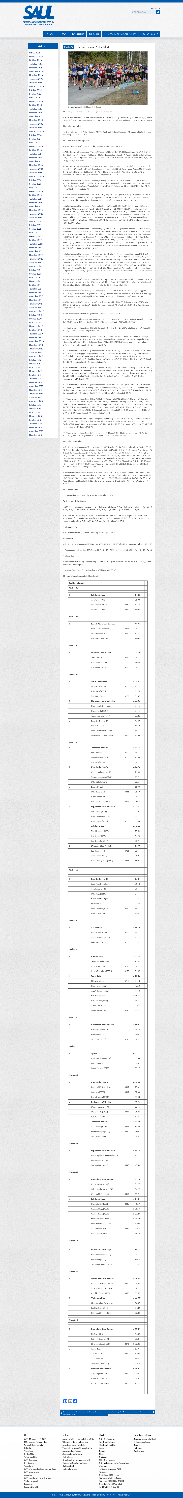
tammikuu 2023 (36, 214)
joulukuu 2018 (35, 397)
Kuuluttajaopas (67, 1457)
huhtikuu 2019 (35, 382)
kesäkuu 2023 (35, 195)
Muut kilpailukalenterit (107, 1442)
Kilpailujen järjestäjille (107, 1445)
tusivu (50, 34)
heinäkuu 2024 (36, 146)
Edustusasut (28, 1484)
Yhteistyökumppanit (31, 1481)
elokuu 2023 (34, 187)
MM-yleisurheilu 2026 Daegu (110, 1478)
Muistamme (103, 1472)
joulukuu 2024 (35, 127)
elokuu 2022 (34, 232)
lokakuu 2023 (35, 180)
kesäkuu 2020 (35, 330)
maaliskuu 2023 (36, 206)
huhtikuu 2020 (35, 337)
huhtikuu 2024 (35, 157)
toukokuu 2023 (36, 199)
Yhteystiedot (155, 8)
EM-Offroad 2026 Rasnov (109, 1475)
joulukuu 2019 (35, 352)
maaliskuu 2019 (36, 386)
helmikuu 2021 (35, 300)
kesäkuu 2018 (35, 420)
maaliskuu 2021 (36, 296)
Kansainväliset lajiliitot (32, 1487)
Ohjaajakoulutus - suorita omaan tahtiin (76, 1460)
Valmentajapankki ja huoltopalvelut (75, 1442)
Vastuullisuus (28, 1466)
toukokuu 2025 (36, 109)
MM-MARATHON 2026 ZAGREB (111, 1481)
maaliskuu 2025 (36, 116)
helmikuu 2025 (36, 120)
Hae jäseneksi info (30, 1463)
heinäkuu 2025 (36, 101)
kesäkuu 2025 (35, 105)
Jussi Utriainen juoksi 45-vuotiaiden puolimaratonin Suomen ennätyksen (130, 1412)
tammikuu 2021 (36, 303)
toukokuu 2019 (35, 378)
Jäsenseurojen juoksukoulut (72, 1454)
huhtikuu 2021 (35, 292)
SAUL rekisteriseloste (31, 1472)
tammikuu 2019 (36, 393)
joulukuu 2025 (35, 82)
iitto (63, 34)
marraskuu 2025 (36, 86)
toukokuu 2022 (36, 244)
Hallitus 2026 (29, 1454)
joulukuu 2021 (35, 262)
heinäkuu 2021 (36, 281)
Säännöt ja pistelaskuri (107, 1460)
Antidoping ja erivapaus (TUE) (110, 1469)
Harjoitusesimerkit (68, 1466)
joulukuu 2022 (35, 217)
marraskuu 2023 (36, 176)
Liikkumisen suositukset (142, 1442)
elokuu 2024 (34, 142)
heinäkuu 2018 (35, 416)
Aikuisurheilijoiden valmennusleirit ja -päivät (78, 1439)
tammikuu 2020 (36, 348)
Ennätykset (103, 1457)
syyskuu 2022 (35, 229)
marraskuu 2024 (36, 131)
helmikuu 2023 (36, 210)
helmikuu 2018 (35, 435)
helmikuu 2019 (35, 390)
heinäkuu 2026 (36, 56)
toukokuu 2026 (36, 64)
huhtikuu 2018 (35, 427)
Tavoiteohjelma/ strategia (33, 1445)
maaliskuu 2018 (36, 431)
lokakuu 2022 (35, 225)
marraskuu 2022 (36, 221)
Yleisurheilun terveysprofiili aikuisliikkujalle (77, 1448)
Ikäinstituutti (138, 1448)
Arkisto (42, 46)
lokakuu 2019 (35, 360)
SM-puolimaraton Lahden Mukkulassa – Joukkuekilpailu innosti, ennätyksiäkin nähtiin (82, 1413)
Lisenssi (101, 1448)
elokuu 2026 (34, 52)
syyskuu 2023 (35, 184)
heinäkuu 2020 (36, 326)
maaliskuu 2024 (36, 161)
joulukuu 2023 (35, 172)
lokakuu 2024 (35, 135)
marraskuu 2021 (36, 266)
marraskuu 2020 (36, 311)
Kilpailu (102, 1435)
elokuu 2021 (34, 277)
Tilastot (101, 1454)
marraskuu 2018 (36, 401)
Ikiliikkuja (27, 1448)
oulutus (77, 34)
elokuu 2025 (34, 97)
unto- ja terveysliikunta (120, 34)
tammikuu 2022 (36, 259)
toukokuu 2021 (35, 289)
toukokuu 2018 (35, 423)
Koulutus (65, 1435)
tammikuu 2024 (36, 169)
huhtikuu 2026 (35, 67)
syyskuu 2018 (35, 408)
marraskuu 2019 (36, 356)
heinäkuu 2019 (35, 371)
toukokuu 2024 (36, 154)
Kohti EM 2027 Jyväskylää (109, 1487)
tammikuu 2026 (36, 79)
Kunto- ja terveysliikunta (142, 1435)
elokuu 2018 (34, 412)
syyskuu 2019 (35, 363)
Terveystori (137, 1445)
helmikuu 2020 (36, 345)
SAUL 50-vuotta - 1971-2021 (35, 1439)
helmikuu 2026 (36, 75)
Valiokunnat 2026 (30, 1457)
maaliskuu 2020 (36, 341)
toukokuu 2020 (36, 333)
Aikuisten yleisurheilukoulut (71, 1451)
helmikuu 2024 (36, 165)
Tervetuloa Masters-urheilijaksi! (145, 1439)
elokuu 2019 (34, 367)
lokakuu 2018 (35, 405)
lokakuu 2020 (35, 315)
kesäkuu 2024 (35, 150)
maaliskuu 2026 (36, 71)
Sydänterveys (139, 1451)
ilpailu (94, 34)
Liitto (25, 1435)
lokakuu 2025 (35, 90)
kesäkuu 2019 (35, 375)
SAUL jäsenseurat (30, 1460)
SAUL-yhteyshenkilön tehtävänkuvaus (37, 1478)
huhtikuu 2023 (35, 202)
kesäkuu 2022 (35, 240)
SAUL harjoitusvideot (69, 1469)
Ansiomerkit (28, 1475)
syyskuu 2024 (35, 139)
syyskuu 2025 (35, 94)
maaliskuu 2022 (36, 251)
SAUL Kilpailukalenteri (107, 1439)
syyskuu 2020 (35, 318)
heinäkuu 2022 (36, 236)
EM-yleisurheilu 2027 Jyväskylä (110, 1484)
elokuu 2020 (34, 322)
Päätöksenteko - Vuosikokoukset (35, 1442)
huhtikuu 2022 (35, 247)
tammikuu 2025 (36, 124)
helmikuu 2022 (36, 255)
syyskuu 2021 (35, 274)
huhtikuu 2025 (35, 112)
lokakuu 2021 (35, 270)
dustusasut (149, 34)
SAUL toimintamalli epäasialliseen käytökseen (40, 1469)
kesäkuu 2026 (35, 60)
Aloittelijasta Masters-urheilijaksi (73, 1445)
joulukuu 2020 (35, 307)
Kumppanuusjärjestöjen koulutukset (74, 1463)
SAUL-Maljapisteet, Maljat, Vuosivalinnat (114, 1463)
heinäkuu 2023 (36, 191)
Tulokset (102, 1451)
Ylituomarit (103, 1466)
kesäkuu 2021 (35, 285)
